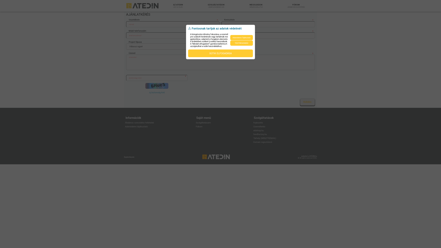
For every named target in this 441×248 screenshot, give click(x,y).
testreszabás (241, 43)
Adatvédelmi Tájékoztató (241, 37)
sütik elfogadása (220, 53)
